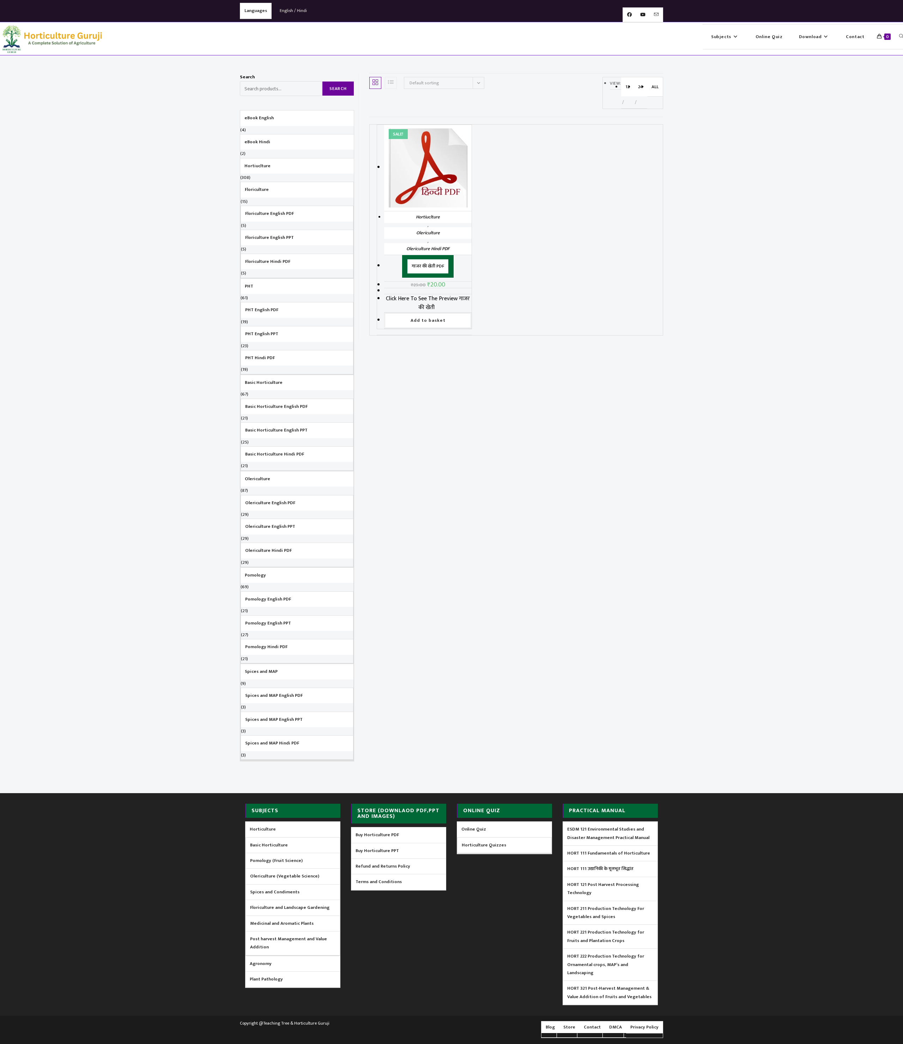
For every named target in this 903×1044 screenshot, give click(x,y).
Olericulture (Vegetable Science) (284, 876)
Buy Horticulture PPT (377, 851)
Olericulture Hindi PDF (427, 249)
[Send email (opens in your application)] (656, 15)
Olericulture (428, 233)
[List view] (391, 83)
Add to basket (428, 320)
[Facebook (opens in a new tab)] (629, 15)
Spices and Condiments (274, 892)
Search (247, 77)
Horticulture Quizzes (484, 845)
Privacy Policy (644, 1027)
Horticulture (263, 829)
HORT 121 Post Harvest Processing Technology (603, 889)
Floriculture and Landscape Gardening (289, 907)
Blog (550, 1027)
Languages (255, 10)
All (655, 87)
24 (640, 87)
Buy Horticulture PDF (377, 835)
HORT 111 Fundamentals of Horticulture (608, 853)
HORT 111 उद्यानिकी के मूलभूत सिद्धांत (600, 869)
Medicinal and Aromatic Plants (282, 923)
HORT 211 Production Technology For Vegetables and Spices (605, 913)
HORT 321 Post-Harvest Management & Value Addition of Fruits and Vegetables (609, 992)
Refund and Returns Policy (383, 866)
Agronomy (261, 963)
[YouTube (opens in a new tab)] (643, 15)
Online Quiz (473, 829)
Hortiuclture (428, 217)
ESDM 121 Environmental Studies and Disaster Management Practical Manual (608, 833)
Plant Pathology (266, 979)
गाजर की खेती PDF (428, 266)
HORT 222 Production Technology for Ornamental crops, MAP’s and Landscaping (605, 964)
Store (569, 1027)
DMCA (615, 1027)
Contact (592, 1027)
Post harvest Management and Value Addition (288, 943)
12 (627, 87)
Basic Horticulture (269, 845)
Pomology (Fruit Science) (276, 860)
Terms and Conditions (379, 882)
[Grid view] (375, 83)
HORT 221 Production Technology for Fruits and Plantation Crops (605, 936)
